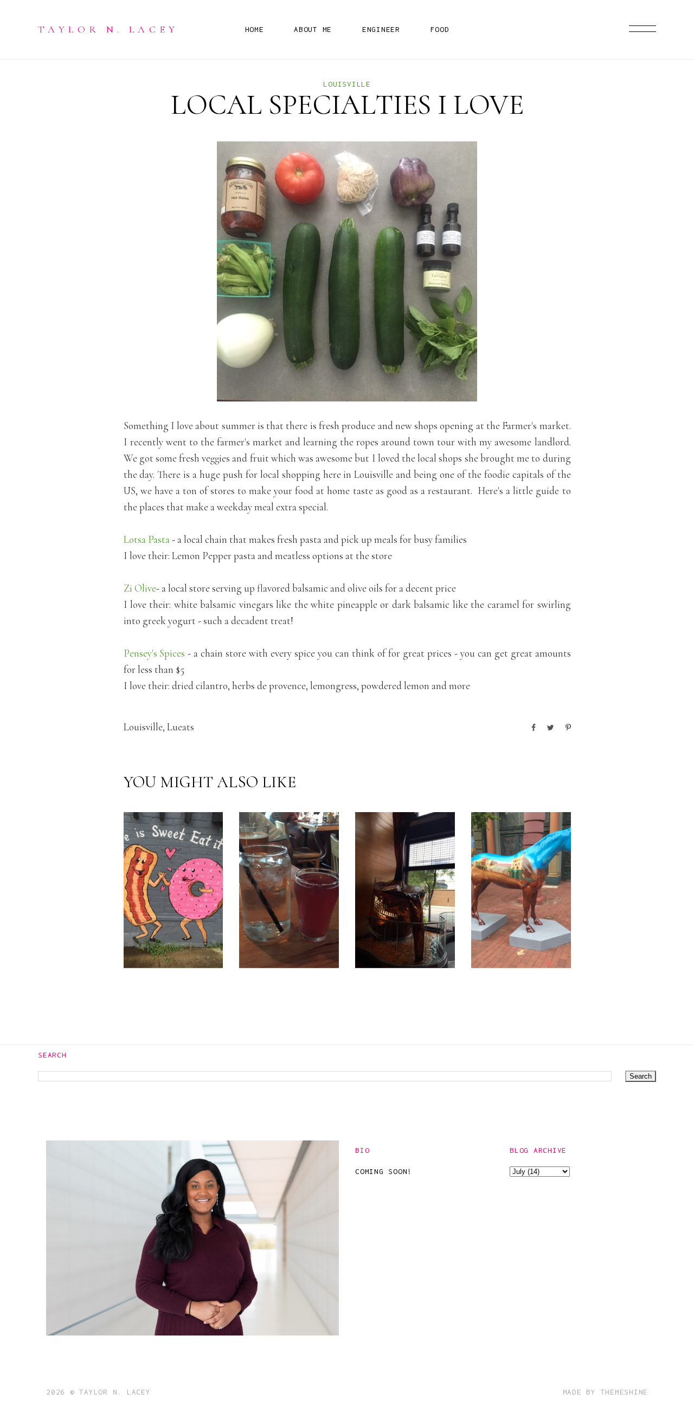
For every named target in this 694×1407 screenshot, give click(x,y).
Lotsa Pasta (147, 539)
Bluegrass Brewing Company (286, 903)
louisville (347, 84)
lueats (180, 727)
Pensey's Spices (154, 653)
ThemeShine (624, 1391)
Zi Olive (140, 588)
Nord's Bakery (167, 937)
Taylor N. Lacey (108, 29)
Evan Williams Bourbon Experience (404, 894)
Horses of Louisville (521, 920)
